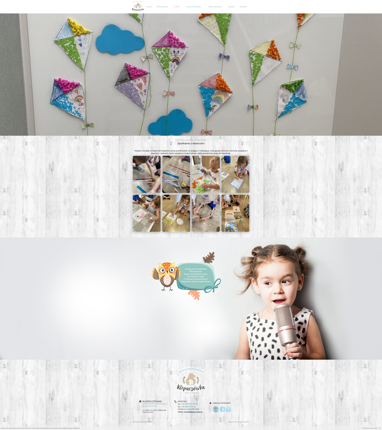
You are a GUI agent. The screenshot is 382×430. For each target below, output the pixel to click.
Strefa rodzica (215, 7)
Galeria (231, 7)
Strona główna (179, 140)
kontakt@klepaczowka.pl (193, 412)
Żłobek (176, 7)
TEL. (188, 404)
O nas (149, 7)
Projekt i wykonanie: (238, 422)
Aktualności (162, 7)
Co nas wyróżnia (193, 7)
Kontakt (243, 7)
